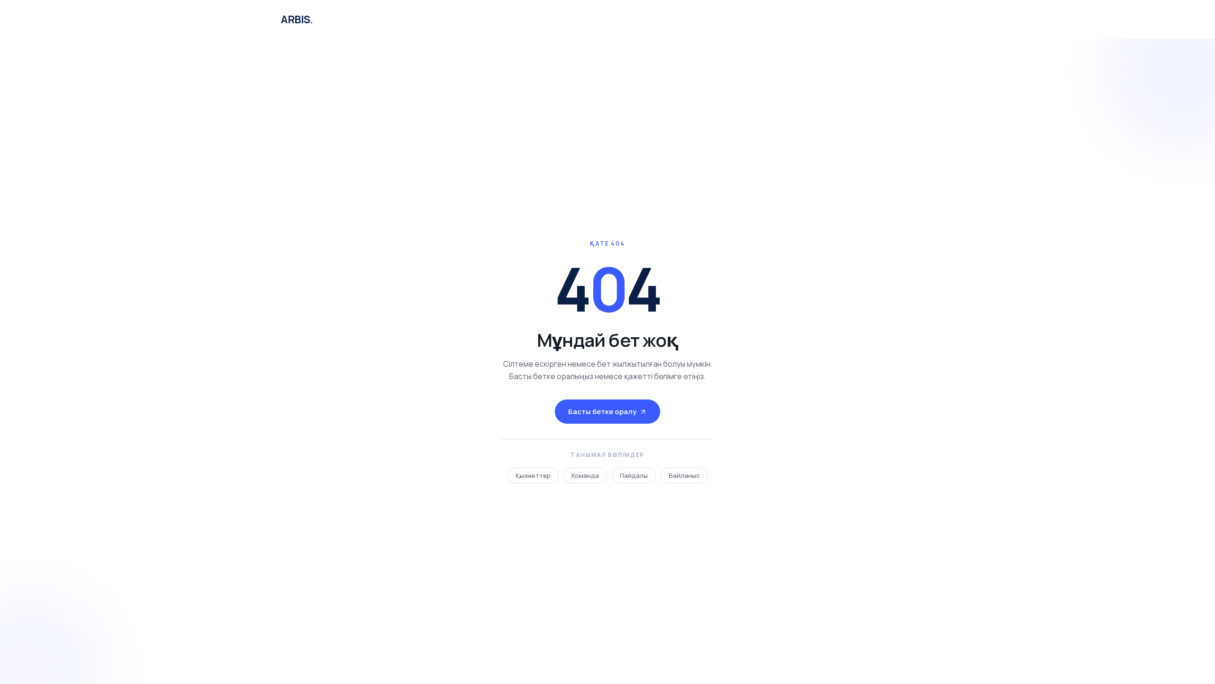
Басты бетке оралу (602, 412)
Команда (585, 475)
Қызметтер (533, 475)
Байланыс (684, 475)
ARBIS (297, 19)
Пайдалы (634, 475)
